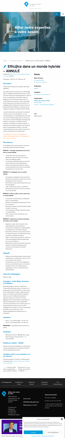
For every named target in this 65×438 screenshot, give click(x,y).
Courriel (36, 104)
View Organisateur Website (47, 104)
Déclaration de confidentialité (47, 435)
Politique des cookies (14, 415)
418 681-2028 (26, 399)
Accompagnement (6, 382)
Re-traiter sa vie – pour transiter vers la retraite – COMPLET (24, 369)
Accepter (33, 432)
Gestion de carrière (31, 383)
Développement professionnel (42, 94)
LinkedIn (34, 405)
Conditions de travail (19, 383)
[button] (62, 419)
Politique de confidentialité (12, 410)
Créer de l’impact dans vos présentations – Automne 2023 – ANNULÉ (10, 369)
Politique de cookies (36, 435)
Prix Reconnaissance (58, 383)
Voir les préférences (53, 432)
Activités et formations (44, 383)
